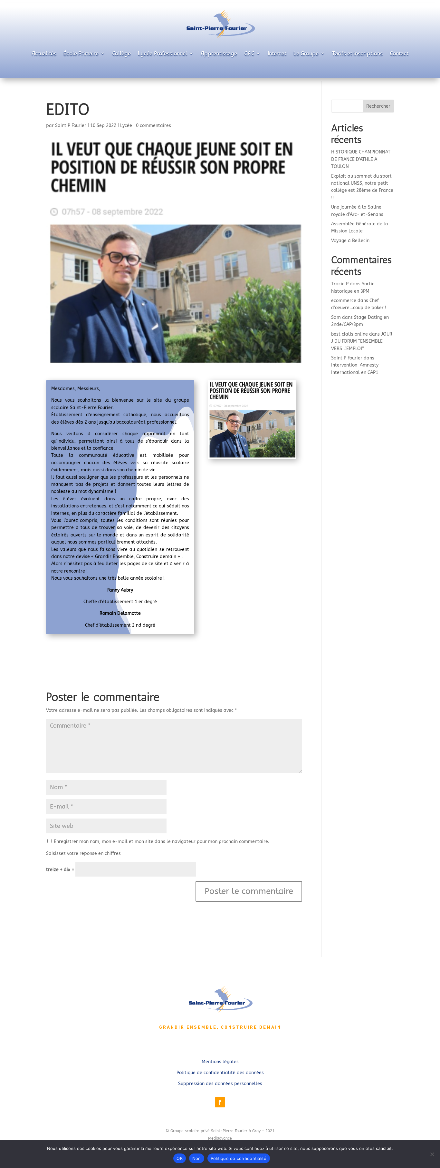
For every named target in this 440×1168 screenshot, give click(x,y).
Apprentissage (219, 53)
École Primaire (81, 53)
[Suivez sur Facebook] (220, 1102)
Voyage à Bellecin (350, 240)
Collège (121, 53)
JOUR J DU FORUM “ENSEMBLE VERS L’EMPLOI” (361, 341)
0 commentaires (153, 125)
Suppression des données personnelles (220, 1083)
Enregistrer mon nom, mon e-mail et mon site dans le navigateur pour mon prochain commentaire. (161, 841)
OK (180, 1158)
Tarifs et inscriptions (357, 53)
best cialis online (349, 334)
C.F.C (249, 53)
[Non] (432, 1154)
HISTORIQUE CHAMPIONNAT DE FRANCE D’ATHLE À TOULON (360, 159)
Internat (277, 53)
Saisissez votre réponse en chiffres (83, 853)
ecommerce (343, 300)
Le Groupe (306, 53)
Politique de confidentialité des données (220, 1072)
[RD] (252, 458)
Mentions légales (220, 1062)
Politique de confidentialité (239, 1158)
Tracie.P (340, 284)
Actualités (44, 53)
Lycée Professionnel (162, 53)
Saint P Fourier (70, 125)
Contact (399, 53)
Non (196, 1158)
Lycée (126, 125)
